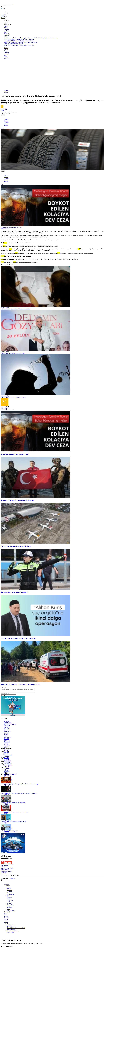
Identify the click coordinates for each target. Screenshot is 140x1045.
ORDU (6, 804)
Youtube (20, 43)
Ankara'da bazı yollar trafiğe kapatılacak (14, 592)
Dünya (5, 27)
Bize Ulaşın (15, 45)
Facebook (6, 43)
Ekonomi (6, 29)
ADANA (6, 721)
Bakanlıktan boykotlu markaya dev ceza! (14, 454)
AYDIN (6, 734)
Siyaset (32, 40)
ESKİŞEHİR (7, 762)
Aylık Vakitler (4, 770)
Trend (24, 42)
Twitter (11, 43)
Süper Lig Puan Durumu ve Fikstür (29, 38)
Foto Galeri (7, 912)
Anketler (6, 919)
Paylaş (3, 115)
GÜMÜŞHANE (8, 765)
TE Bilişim (12, 878)
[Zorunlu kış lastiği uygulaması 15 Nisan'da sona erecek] (52, 169)
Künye (5, 920)
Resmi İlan (6, 35)
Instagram (15, 43)
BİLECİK (6, 747)
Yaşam (28, 42)
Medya (5, 40)
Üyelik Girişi (31, 45)
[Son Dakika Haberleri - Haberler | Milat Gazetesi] (13, 3)
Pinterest (6, 121)
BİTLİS (6, 750)
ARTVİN (6, 733)
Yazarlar (6, 914)
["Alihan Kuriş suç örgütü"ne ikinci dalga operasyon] (35, 635)
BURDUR (6, 744)
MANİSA (6, 794)
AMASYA (6, 727)
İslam (26, 39)
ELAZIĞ (6, 758)
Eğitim (9, 39)
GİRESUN (7, 766)
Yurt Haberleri (33, 42)
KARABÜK (7, 775)
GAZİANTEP (7, 763)
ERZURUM (7, 759)
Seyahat (28, 40)
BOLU (6, 743)
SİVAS (6, 813)
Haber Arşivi (4, 872)
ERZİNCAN (7, 761)
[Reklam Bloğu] (13, 716)
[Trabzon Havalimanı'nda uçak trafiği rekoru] (35, 543)
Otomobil (6, 30)
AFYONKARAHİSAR (10, 724)
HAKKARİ (7, 768)
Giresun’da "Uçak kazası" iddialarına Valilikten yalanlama (20, 684)
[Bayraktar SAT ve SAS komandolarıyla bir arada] (35, 497)
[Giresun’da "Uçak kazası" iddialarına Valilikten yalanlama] (35, 681)
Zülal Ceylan (4, 408)
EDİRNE (6, 756)
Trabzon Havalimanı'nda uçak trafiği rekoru (16, 546)
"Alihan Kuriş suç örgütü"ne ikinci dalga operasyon (18, 638)
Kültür (5, 33)
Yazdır (5, 123)
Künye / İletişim (8, 45)
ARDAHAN (7, 731)
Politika (6, 26)
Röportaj (19, 40)
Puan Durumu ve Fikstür (7, 868)
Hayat (22, 39)
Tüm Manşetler (42, 38)
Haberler (6, 90)
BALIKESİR (7, 737)
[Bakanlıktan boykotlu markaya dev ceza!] (35, 451)
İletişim (6, 922)
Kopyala (6, 125)
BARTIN (6, 739)
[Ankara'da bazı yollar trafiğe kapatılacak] (35, 589)
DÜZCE (6, 753)
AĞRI (5, 736)
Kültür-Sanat (31, 39)
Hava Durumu (7, 38)
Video (5, 913)
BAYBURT (7, 742)
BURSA (6, 746)
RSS (2, 874)
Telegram (6, 122)
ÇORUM (6, 832)
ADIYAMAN (7, 723)
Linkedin (6, 119)
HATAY (6, 769)
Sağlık (23, 40)
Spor (5, 32)
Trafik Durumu (15, 38)
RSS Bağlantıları (23, 45)
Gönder (3, 695)
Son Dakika (7, 42)
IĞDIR (6, 772)
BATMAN (6, 740)
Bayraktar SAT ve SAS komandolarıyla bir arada (17, 500)
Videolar (15, 42)
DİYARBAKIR (8, 755)
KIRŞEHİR (7, 785)
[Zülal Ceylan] (4, 405)
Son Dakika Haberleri (51, 38)
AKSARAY (7, 725)
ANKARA (7, 728)
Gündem (6, 25)
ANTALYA (7, 730)
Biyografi (6, 917)
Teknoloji (20, 42)
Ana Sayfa (6, 884)
